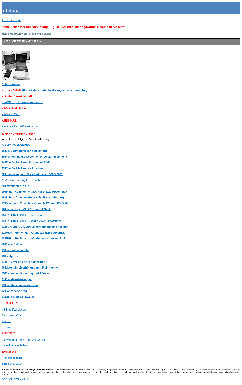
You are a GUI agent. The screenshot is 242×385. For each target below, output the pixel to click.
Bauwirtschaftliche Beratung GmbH (23, 339)
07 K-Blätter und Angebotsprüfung (24, 261)
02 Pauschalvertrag (14, 291)
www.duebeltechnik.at (15, 345)
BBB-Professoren (12, 357)
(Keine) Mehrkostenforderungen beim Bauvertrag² (55, 90)
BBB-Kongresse (12, 363)
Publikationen (11, 84)
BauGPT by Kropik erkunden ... (22, 102)
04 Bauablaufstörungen (17, 279)
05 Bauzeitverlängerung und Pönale (25, 273)
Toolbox (6, 321)
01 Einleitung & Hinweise (18, 296)
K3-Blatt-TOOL (11, 114)
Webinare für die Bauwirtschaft (20, 126)
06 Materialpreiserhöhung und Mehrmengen (30, 267)
